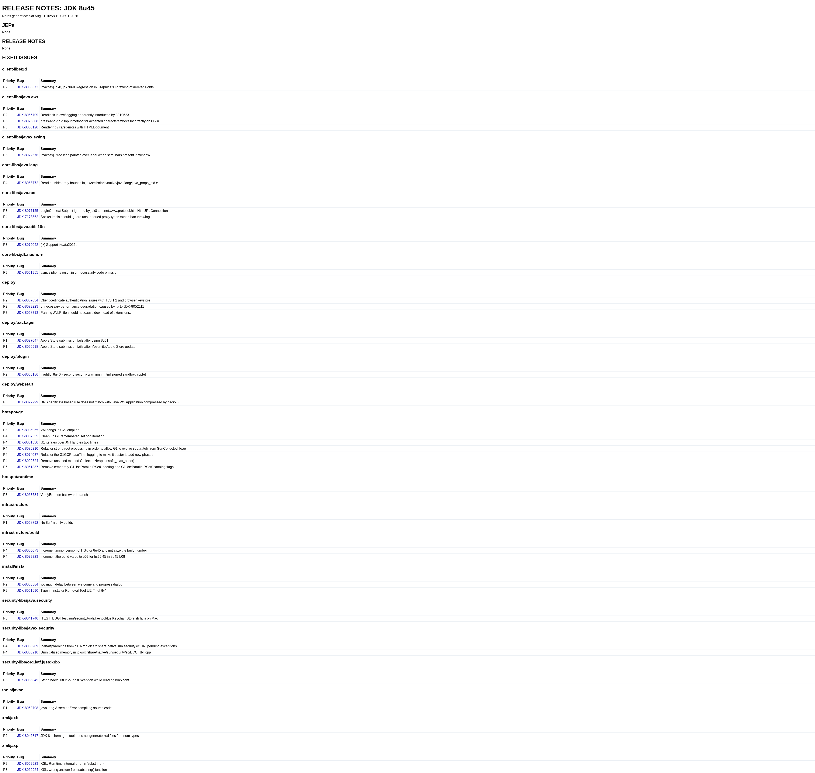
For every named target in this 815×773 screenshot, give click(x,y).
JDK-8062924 (27, 770)
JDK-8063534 (27, 495)
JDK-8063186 (27, 374)
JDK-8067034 (27, 300)
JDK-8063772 (27, 183)
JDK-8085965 (27, 430)
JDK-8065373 (27, 87)
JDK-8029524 (27, 461)
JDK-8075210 (27, 448)
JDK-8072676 (27, 155)
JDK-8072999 (27, 402)
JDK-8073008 (27, 121)
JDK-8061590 (27, 590)
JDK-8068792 (27, 522)
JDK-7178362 (27, 217)
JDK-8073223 (27, 556)
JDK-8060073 (27, 550)
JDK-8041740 (27, 618)
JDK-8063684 (27, 584)
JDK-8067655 (27, 436)
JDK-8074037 (27, 454)
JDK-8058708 (27, 708)
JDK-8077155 (27, 211)
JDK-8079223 (27, 306)
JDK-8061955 (27, 272)
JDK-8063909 (27, 646)
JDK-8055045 (27, 680)
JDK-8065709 (27, 115)
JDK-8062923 (27, 763)
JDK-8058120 (27, 127)
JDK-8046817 (27, 736)
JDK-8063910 (27, 652)
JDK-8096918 (27, 346)
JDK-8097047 (27, 340)
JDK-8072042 (27, 244)
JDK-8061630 (27, 442)
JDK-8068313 (27, 312)
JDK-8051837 (27, 467)
